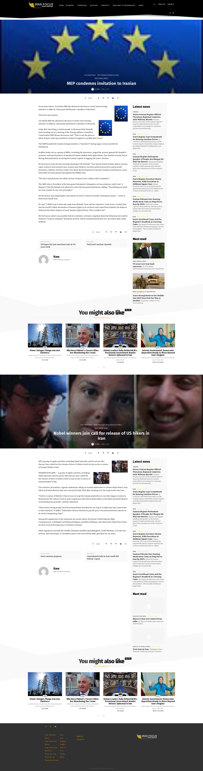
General (136, 112)
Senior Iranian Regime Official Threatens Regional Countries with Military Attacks (147, 117)
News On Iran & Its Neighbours (144, 291)
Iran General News (89, 75)
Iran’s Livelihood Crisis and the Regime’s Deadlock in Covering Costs (147, 221)
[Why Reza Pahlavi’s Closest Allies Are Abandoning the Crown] (83, 335)
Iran (134, 134)
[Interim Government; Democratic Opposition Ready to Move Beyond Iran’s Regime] (158, 335)
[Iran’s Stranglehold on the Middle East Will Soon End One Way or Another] (149, 281)
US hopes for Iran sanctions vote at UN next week (58, 245)
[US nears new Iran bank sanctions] (149, 251)
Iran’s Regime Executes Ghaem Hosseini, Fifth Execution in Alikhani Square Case (147, 181)
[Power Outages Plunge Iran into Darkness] (45, 335)
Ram (98, 89)
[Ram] (93, 89)
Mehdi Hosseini (158, 362)
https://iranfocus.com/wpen (61, 259)
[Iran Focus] (41, 5)
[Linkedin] (113, 98)
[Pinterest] (108, 98)
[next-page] (104, 367)
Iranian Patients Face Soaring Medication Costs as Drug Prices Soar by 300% (147, 201)
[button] (154, 4)
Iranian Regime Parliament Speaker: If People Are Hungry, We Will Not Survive (148, 159)
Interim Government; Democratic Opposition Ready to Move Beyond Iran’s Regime (158, 352)
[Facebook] (170, 13)
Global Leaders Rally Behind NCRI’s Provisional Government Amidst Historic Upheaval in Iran (120, 352)
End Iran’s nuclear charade (99, 244)
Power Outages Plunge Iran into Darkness (45, 351)
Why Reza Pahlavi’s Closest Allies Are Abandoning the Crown (83, 351)
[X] (173, 13)
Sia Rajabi (45, 360)
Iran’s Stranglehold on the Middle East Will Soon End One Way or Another (148, 298)
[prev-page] (99, 367)
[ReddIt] (118, 98)
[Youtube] (55, 726)
